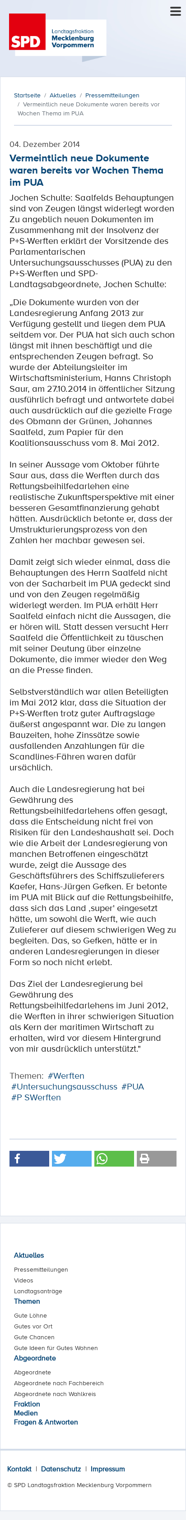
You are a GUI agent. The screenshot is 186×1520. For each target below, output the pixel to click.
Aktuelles (29, 1255)
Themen (27, 1301)
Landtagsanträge (38, 1291)
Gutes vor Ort (33, 1326)
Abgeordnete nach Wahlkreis (55, 1393)
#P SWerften (36, 1097)
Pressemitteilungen (41, 1269)
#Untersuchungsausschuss (64, 1086)
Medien (26, 1413)
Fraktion (27, 1404)
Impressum (108, 1469)
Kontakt (19, 1469)
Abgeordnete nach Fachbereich (59, 1382)
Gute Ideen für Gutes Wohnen (56, 1347)
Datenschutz (61, 1469)
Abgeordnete (35, 1358)
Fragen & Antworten (46, 1422)
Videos (23, 1280)
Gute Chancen (34, 1336)
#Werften (66, 1075)
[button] (29, 1159)
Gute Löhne (30, 1315)
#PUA (132, 1086)
